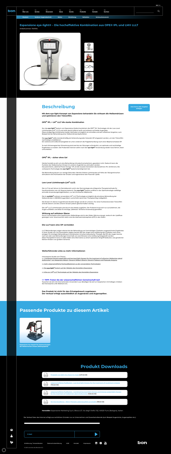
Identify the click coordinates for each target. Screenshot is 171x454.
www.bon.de (31, 447)
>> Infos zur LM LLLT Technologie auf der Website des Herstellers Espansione (70, 272)
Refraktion (85, 17)
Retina (60, 17)
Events (71, 11)
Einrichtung (72, 17)
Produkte (83, 11)
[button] (11, 11)
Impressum (87, 443)
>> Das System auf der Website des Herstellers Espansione (67, 268)
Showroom (49, 11)
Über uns (25, 11)
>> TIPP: (46, 280)
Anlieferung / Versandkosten (33, 443)
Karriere (106, 11)
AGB (67, 443)
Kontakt (95, 11)
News (61, 11)
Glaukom (25, 17)
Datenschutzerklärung (54, 443)
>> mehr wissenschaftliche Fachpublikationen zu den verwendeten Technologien (71, 264)
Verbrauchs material (102, 17)
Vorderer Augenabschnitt (43, 17)
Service (37, 11)
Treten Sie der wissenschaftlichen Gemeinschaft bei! (75, 280)
